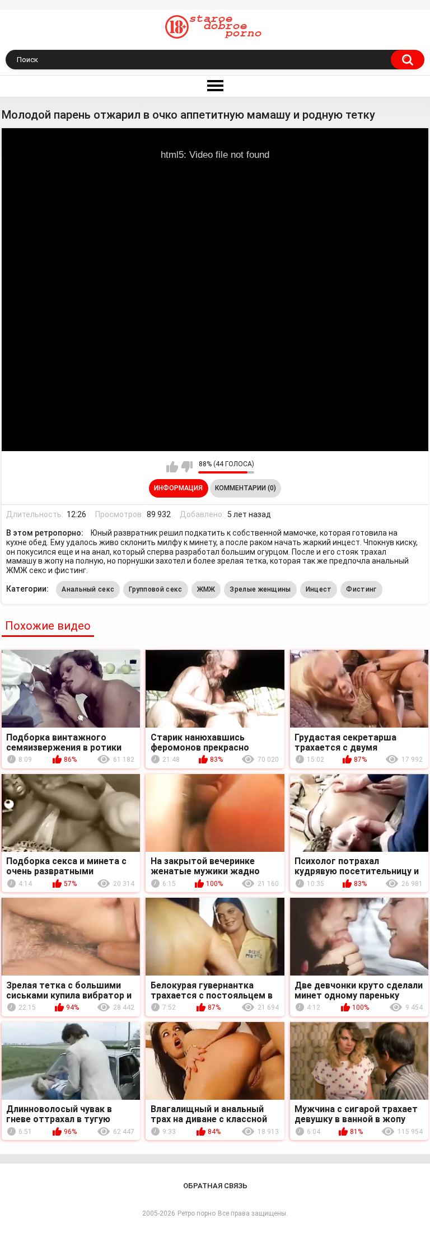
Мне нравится (172, 466)
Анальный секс (88, 589)
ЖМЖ (206, 589)
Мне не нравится (187, 466)
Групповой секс (155, 589)
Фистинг (361, 589)
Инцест (319, 589)
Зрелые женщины (260, 589)
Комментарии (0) (245, 488)
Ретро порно (196, 1213)
